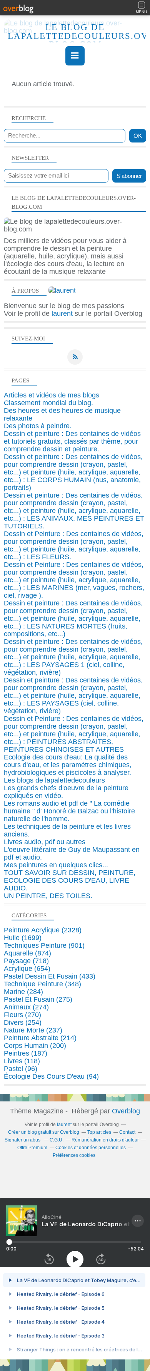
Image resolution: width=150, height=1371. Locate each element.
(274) (26, 1007)
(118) (22, 1061)
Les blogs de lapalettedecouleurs (54, 780)
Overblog (126, 1111)
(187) (25, 1053)
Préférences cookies (74, 1155)
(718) (26, 961)
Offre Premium (32, 1147)
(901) (44, 945)
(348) (42, 984)
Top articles (99, 1132)
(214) (40, 1038)
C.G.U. (56, 1140)
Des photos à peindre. (38, 426)
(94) (51, 1076)
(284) (23, 992)
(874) (27, 953)
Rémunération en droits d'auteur (105, 1140)
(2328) (43, 930)
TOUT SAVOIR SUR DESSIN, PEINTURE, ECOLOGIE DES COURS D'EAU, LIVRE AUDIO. (69, 880)
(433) (49, 976)
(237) (33, 1030)
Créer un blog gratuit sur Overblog (43, 1132)
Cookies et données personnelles (90, 1147)
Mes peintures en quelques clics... (56, 865)
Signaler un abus (23, 1140)
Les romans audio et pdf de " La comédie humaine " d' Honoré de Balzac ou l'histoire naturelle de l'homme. (69, 811)
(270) (22, 1015)
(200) (35, 1045)
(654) (27, 968)
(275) (38, 999)
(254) (23, 1022)
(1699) (23, 938)
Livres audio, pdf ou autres (44, 842)
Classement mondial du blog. (48, 403)
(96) (20, 1069)
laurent (62, 313)
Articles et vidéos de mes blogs (51, 395)
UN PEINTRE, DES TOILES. (48, 896)
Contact (127, 1132)
